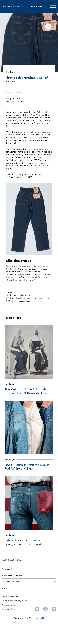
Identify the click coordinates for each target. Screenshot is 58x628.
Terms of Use (8, 609)
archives (11, 295)
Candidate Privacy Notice (15, 600)
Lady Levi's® (34, 298)
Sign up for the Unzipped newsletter (24, 266)
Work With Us (38, 6)
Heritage (10, 72)
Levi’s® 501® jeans (34, 114)
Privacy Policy (9, 605)
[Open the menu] (53, 6)
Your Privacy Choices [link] (26, 618)
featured (26, 295)
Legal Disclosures (10, 596)
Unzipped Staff (13, 98)
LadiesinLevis (14, 298)
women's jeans (23, 301)
